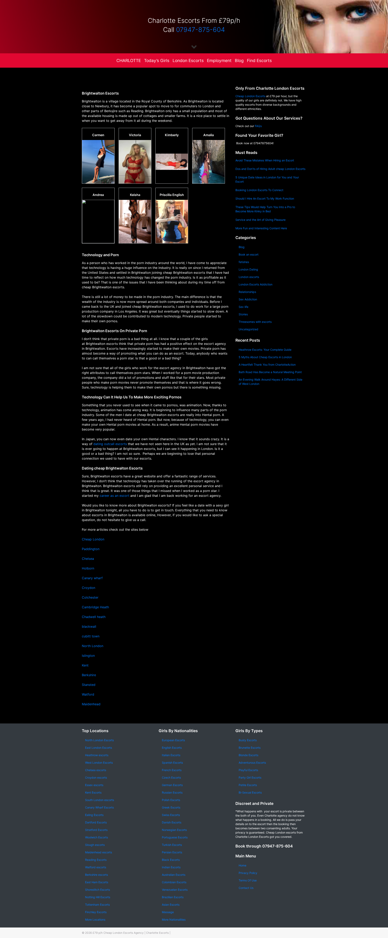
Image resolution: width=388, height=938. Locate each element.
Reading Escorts (95, 859)
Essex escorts (94, 785)
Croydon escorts (96, 777)
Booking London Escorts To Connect (259, 190)
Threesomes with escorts (255, 321)
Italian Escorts (171, 755)
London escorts (249, 277)
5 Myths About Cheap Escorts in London (265, 357)
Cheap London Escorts (250, 96)
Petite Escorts (248, 785)
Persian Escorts (172, 852)
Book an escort (248, 254)
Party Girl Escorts (250, 777)
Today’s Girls (156, 60)
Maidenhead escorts (98, 852)
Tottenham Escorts (97, 904)
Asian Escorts (170, 904)
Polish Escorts (171, 800)
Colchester (90, 597)
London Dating (248, 269)
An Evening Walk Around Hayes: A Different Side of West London (270, 381)
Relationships (247, 292)
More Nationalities (174, 919)
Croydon (88, 588)
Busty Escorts (248, 740)
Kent (85, 665)
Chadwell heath (94, 617)
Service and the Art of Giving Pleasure (260, 219)
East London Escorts (98, 747)
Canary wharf (92, 578)
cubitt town (90, 636)
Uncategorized (248, 329)
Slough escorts (95, 844)
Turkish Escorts (172, 844)
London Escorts (188, 60)
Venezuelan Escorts (175, 889)
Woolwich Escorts (96, 837)
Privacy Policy (248, 873)
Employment (219, 60)
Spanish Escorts (172, 762)
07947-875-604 (200, 30)
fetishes (244, 262)
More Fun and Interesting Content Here (261, 228)
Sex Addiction (248, 299)
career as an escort (114, 496)
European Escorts (173, 740)
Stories (243, 314)
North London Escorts (99, 740)
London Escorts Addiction (255, 284)
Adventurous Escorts (252, 762)
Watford (88, 694)
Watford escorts (95, 867)
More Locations (95, 919)
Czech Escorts (171, 777)
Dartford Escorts (96, 822)
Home (242, 865)
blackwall (89, 626)
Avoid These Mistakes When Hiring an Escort (264, 160)
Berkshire (89, 675)
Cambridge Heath (95, 607)
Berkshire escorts (96, 874)
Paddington (90, 549)
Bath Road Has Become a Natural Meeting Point (270, 372)
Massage (168, 912)
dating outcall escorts (110, 444)
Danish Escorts (171, 822)
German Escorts (172, 785)
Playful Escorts (248, 770)
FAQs (258, 126)
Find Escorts (259, 60)
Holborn (88, 568)
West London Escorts (99, 762)
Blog (239, 60)
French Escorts (171, 770)
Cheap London (93, 539)
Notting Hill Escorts (97, 897)
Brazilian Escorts (172, 897)
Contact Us (246, 888)
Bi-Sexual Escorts (250, 792)
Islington (88, 656)
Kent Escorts (93, 792)
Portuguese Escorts (175, 837)
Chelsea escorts (95, 770)
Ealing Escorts (94, 815)
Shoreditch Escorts (97, 889)
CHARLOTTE (128, 60)
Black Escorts (171, 859)
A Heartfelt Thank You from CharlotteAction (267, 364)
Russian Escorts (172, 792)
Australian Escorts (173, 874)
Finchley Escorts (95, 912)
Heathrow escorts (96, 755)
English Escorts (172, 747)
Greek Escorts (171, 807)
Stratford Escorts (96, 830)
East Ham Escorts (96, 882)
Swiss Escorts (171, 815)
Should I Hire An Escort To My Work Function (264, 198)
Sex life (243, 306)
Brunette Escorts (249, 747)
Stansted (88, 685)
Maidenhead (91, 704)
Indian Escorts (171, 867)
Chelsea (88, 559)
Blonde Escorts (248, 755)
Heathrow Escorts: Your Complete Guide (265, 349)
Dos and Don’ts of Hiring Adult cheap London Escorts (270, 169)
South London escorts (99, 800)
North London (92, 646)
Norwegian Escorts (174, 830)
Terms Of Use (248, 880)
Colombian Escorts (174, 882)
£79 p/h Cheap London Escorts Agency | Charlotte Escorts (131, 932)
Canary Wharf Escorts (99, 807)
